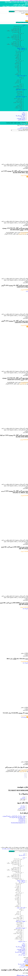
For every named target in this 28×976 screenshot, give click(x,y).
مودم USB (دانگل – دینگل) (13, 30)
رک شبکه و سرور (18, 98)
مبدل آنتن (17, 82)
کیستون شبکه (19, 106)
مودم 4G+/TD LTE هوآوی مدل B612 (17, 658)
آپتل (18, 71)
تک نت (17, 59)
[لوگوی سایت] (22, 10)
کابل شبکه (19, 99)
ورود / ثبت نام (22, 954)
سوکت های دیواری (17, 102)
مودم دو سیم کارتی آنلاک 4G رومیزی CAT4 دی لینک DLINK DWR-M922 (14, 171)
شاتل (18, 68)
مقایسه (23, 953)
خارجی (17, 81)
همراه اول (17, 63)
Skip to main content (23, 0)
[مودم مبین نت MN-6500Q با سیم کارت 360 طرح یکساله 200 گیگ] (17, 573)
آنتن (21, 78)
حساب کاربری (24, 13)
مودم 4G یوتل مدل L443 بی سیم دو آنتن (16, 767)
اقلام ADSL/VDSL (17, 86)
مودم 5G (20, 33)
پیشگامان (17, 74)
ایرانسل (17, 52)
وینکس (17, 56)
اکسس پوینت (19, 92)
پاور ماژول (19, 105)
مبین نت (17, 54)
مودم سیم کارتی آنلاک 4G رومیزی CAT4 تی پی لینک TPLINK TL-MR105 (14, 491)
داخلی (18, 80)
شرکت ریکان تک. (6, 848)
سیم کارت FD (19, 60)
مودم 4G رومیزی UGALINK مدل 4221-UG (15, 713)
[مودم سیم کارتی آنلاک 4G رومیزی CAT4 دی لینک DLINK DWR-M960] (17, 405)
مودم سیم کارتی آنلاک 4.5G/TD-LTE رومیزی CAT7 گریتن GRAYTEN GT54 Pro (15, 378)
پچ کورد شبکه (19, 101)
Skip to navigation (14, 0)
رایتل (18, 70)
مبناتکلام (17, 58)
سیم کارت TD (18, 51)
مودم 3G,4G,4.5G (18, 26)
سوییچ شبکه (19, 91)
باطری (20, 77)
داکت (21, 109)
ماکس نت (17, 55)
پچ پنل (20, 103)
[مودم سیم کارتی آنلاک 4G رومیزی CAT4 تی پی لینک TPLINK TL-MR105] (17, 461)
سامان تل (17, 67)
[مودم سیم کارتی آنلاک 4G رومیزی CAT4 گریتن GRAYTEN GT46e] (17, 255)
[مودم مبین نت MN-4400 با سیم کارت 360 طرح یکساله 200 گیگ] (17, 517)
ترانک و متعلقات (18, 107)
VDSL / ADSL (18, 46)
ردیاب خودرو (19, 88)
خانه (27, 122)
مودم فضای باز (15, 32)
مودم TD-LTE (19, 40)
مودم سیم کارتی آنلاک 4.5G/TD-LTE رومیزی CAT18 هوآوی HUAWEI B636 (15, 228)
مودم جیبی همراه (15, 29)
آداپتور (20, 84)
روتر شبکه (19, 93)
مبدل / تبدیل (19, 85)
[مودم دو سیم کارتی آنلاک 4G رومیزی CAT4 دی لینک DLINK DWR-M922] (17, 151)
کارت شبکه (19, 95)
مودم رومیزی (16, 28)
